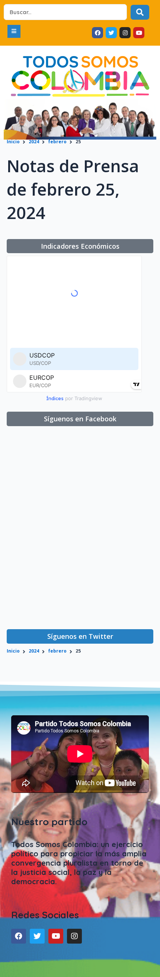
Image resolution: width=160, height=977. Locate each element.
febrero (57, 141)
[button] (13, 31)
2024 (34, 141)
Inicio (13, 141)
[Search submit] (140, 12)
